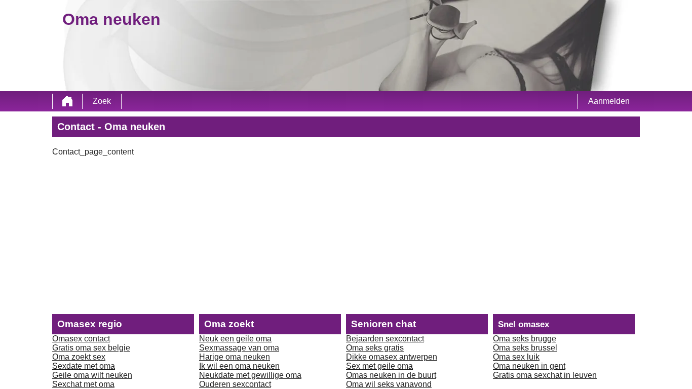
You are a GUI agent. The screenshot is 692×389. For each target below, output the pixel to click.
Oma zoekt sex (78, 357)
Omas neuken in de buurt (391, 375)
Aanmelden (609, 101)
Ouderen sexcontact (235, 384)
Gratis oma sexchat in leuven (545, 375)
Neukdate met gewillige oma (250, 375)
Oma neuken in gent (529, 366)
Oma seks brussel (525, 347)
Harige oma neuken (234, 357)
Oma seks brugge (524, 338)
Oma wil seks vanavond (389, 384)
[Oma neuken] (67, 101)
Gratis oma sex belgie (91, 347)
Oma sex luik (516, 357)
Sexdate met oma (83, 366)
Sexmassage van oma (239, 347)
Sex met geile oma (379, 366)
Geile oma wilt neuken (92, 375)
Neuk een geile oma (235, 338)
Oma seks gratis (375, 347)
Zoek (102, 101)
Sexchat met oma (83, 384)
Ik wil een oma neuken (239, 366)
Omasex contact (81, 338)
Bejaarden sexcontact (385, 338)
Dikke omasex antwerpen (391, 357)
